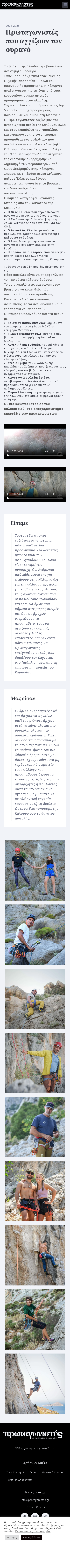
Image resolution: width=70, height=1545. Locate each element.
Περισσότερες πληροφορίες (33, 1531)
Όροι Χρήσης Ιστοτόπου (21, 1472)
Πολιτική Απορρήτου (19, 1479)
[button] (65, 5)
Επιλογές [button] (12, 1537)
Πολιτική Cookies (52, 1472)
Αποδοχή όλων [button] (31, 1537)
